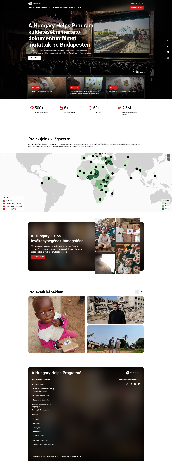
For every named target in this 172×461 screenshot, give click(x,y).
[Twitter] (167, 41)
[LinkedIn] (167, 57)
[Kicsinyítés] (168, 159)
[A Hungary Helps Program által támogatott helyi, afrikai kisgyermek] (56, 324)
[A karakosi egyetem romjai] (115, 310)
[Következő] (142, 292)
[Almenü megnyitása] (142, 3)
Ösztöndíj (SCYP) (11, 209)
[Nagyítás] (168, 155)
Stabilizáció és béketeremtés (14, 206)
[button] (97, 157)
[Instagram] (167, 52)
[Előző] (137, 292)
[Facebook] (167, 46)
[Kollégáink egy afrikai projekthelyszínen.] (115, 339)
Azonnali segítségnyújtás (13, 203)
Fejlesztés (9, 200)
